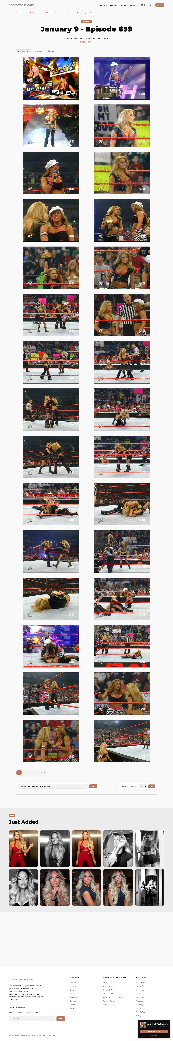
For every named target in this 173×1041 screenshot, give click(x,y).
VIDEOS (114, 5)
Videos (73, 986)
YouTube (140, 997)
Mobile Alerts (108, 994)
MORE (142, 5)
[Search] (150, 5)
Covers (73, 1001)
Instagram (140, 983)
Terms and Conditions (112, 997)
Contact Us (108, 990)
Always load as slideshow (45, 51)
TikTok (138, 994)
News (72, 994)
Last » (42, 772)
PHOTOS (102, 5)
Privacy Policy (109, 1001)
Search (106, 983)
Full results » (86, 42)
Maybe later (154, 1035)
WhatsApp (140, 1012)
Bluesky (139, 1005)
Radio (72, 1008)
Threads (139, 1001)
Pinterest (140, 1008)
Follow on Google (154, 1031)
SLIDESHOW (24, 51)
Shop (72, 990)
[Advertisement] (86, 939)
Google (139, 1016)
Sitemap (106, 1005)
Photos (73, 983)
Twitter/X (140, 986)
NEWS (133, 5)
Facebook (140, 990)
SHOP (124, 5)
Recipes (73, 997)
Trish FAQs (107, 986)
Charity (73, 1005)
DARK (160, 5)
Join (60, 1019)
